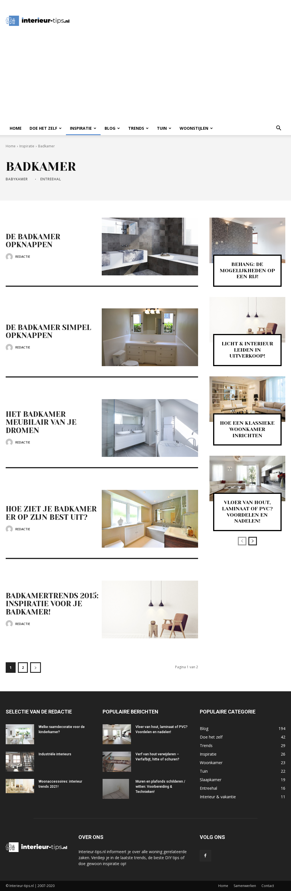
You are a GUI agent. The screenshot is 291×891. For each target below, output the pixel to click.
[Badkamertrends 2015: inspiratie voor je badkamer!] (150, 609)
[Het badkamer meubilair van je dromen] (150, 428)
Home (16, 128)
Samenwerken (245, 885)
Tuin (162, 128)
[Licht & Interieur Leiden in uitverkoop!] (247, 320)
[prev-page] (242, 541)
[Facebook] (205, 855)
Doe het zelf (43, 128)
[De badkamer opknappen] (150, 246)
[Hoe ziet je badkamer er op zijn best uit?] (150, 519)
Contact (267, 885)
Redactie (22, 256)
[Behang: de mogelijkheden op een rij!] (247, 240)
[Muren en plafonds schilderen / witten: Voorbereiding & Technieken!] (116, 789)
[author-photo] (10, 256)
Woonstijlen (194, 128)
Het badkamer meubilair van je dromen (41, 422)
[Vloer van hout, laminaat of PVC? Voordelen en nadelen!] (247, 478)
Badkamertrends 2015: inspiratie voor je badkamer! (52, 603)
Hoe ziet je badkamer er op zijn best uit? (51, 513)
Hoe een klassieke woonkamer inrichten (247, 429)
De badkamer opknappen (33, 240)
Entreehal (50, 179)
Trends (136, 128)
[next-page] (35, 667)
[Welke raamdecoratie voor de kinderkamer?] (20, 734)
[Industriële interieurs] (20, 762)
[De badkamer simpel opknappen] (150, 337)
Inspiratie (81, 128)
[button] (278, 128)
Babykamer (17, 179)
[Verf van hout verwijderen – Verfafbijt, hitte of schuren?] (117, 762)
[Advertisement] (180, 20)
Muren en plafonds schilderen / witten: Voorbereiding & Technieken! (160, 786)
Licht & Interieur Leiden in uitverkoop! (247, 350)
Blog (110, 128)
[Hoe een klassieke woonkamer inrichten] (247, 399)
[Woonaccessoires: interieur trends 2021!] (20, 786)
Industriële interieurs (55, 754)
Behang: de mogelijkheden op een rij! (247, 270)
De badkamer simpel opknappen (48, 331)
